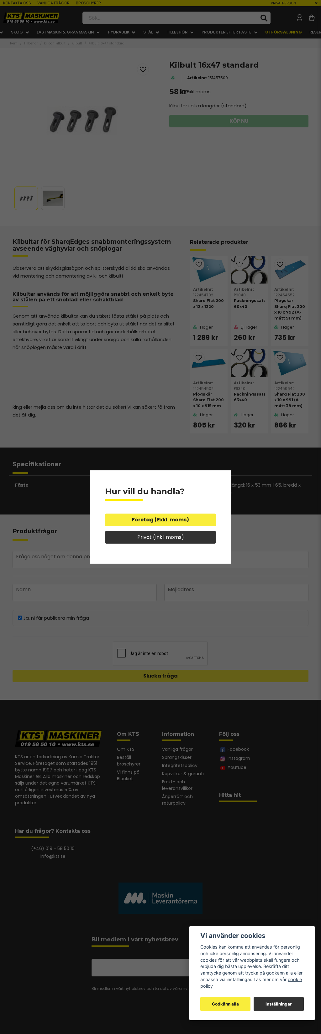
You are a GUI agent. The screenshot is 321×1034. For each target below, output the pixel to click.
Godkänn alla (225, 1003)
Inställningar (279, 1003)
